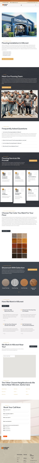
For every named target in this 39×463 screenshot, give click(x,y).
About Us (18, 457)
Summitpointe (16, 394)
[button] (21, 5)
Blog (17, 461)
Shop (18, 459)
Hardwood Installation (25, 458)
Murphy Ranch (4, 391)
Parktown (15, 391)
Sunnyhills (27, 394)
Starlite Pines (3, 394)
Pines (26, 391)
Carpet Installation (25, 460)
